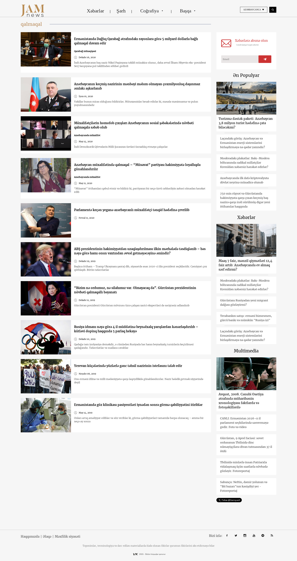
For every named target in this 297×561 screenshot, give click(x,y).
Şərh (121, 11)
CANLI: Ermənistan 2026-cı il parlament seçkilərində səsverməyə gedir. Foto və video (244, 423)
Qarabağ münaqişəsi (85, 51)
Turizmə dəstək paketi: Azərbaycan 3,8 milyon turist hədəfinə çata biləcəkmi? (246, 123)
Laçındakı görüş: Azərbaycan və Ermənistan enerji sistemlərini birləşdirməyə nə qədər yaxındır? (242, 143)
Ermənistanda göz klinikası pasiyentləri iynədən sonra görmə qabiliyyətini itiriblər (138, 405)
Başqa (185, 10)
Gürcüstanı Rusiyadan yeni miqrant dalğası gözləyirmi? (244, 302)
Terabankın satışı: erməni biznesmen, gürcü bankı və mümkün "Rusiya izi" (246, 318)
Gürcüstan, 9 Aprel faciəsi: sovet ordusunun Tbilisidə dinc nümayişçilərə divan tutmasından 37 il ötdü (246, 444)
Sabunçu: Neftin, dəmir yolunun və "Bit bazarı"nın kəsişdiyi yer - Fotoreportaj (243, 486)
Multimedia (246, 351)
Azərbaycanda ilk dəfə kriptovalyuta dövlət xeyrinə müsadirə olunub (244, 180)
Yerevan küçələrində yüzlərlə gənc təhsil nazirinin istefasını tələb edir (128, 366)
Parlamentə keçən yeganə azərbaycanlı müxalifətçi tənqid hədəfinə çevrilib (131, 210)
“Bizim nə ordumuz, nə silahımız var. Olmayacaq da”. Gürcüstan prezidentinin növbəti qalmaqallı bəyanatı (135, 290)
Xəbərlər (95, 11)
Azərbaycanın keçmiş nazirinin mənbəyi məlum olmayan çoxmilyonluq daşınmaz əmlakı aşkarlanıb (137, 86)
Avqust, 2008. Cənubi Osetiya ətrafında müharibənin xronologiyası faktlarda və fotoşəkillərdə (241, 400)
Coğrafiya (149, 10)
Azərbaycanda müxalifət (87, 135)
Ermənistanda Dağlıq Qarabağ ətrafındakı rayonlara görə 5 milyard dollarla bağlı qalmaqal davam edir (136, 41)
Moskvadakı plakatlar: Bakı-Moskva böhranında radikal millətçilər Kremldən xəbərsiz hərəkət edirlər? (244, 162)
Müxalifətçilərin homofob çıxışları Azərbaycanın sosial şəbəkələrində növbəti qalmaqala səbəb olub (134, 125)
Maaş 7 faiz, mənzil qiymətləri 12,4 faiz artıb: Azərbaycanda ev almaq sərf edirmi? (245, 265)
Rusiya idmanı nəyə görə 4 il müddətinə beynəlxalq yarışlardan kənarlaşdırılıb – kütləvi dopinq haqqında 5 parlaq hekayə (136, 329)
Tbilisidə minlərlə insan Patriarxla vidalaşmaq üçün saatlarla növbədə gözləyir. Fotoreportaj (244, 466)
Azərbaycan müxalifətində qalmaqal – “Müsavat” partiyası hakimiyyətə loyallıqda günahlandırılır (137, 167)
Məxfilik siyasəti (67, 536)
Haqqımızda (30, 536)
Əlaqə (47, 536)
